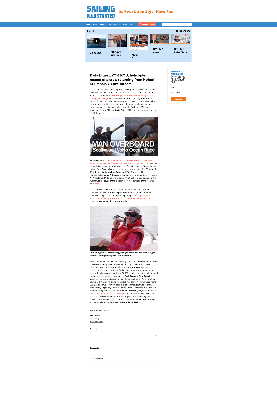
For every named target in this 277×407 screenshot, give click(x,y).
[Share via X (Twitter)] (96, 329)
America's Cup (95, 315)
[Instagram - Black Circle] (181, 31)
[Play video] (124, 136)
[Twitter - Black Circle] (184, 31)
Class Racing (94, 319)
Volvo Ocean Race (96, 322)
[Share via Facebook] (91, 329)
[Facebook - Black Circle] (177, 31)
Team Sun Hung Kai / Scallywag (100, 310)
